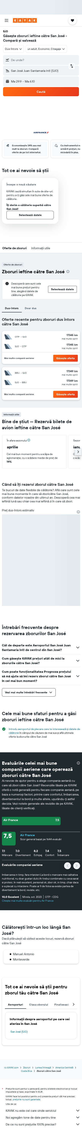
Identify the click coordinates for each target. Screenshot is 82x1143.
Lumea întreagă (43, 1067)
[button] (6, 20)
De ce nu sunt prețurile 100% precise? (31, 1124)
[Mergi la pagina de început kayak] (25, 20)
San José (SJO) (19, 1031)
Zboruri (27, 1067)
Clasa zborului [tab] (38, 1004)
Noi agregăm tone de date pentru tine (31, 1117)
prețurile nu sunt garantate (26, 1099)
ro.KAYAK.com (11, 1067)
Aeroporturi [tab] (15, 1004)
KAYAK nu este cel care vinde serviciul (31, 1110)
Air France (27, 835)
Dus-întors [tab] (12, 308)
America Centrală (64, 1067)
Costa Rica (26, 1070)
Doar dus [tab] (31, 308)
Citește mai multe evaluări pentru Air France (28, 900)
